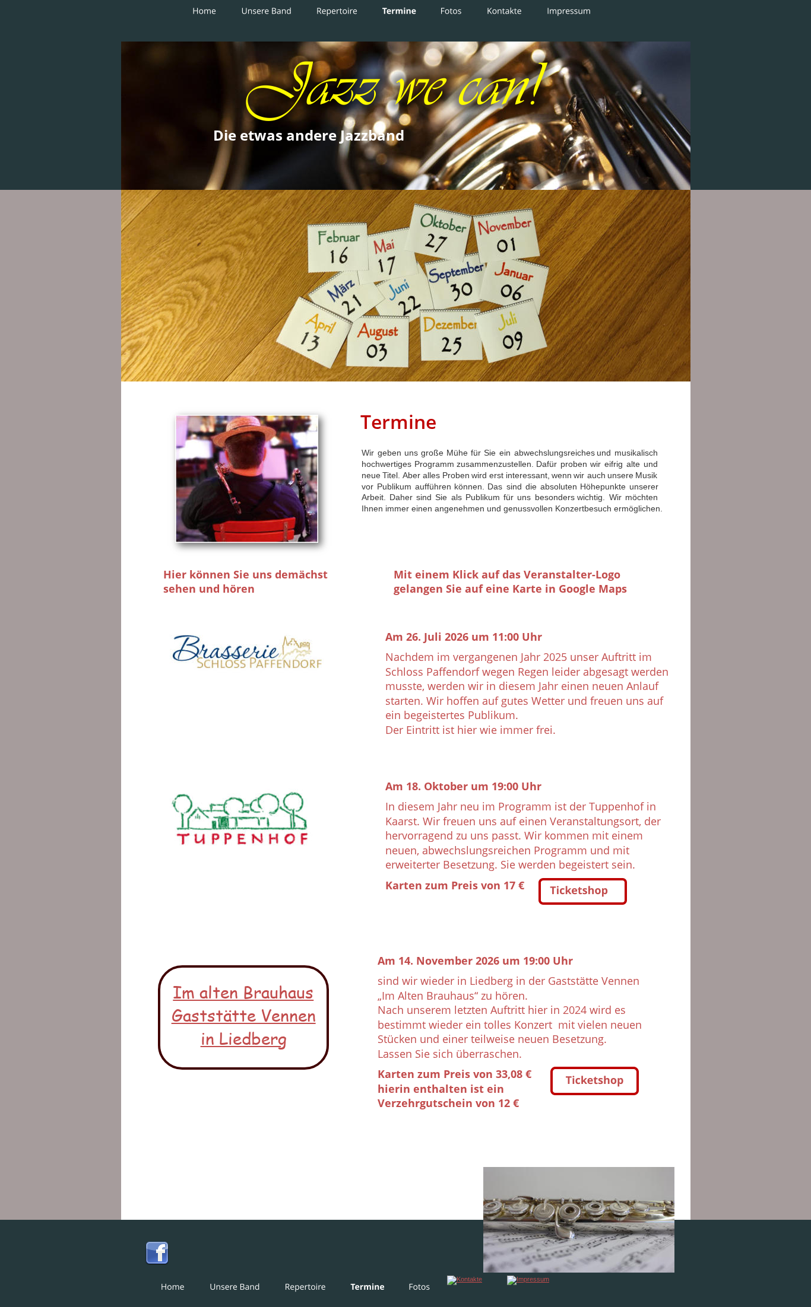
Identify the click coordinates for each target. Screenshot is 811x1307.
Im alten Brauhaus (243, 991)
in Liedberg (244, 1038)
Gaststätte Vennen (244, 1014)
